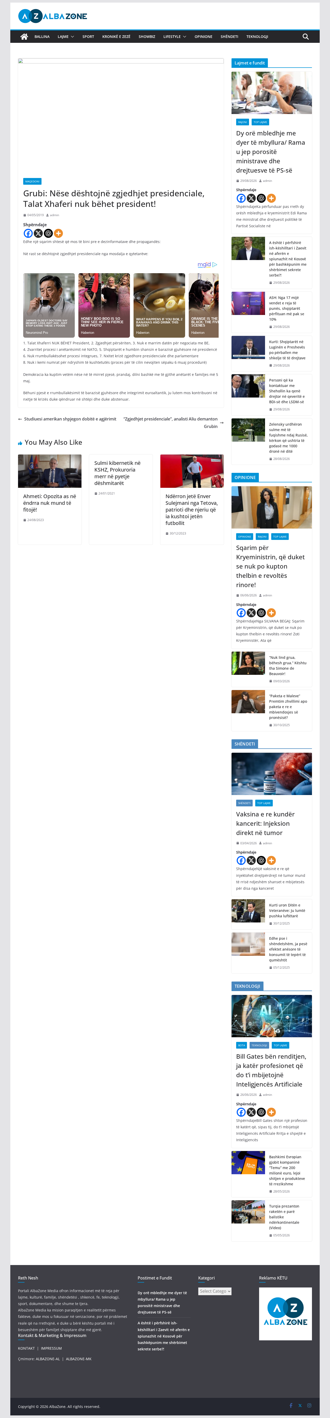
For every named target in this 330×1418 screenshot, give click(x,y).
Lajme (63, 36)
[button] (71, 36)
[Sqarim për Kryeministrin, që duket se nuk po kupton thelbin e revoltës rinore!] (272, 507)
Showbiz (147, 36)
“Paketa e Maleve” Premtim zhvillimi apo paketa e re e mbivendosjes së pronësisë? (288, 706)
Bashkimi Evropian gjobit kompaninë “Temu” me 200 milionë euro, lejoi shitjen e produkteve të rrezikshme (287, 1170)
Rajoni (242, 122)
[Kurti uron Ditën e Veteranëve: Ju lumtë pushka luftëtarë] (248, 914)
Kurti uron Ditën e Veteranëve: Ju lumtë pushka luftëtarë (287, 910)
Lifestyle (172, 36)
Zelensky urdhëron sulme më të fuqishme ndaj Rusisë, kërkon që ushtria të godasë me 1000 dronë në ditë (288, 438)
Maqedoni (32, 181)
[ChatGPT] (48, 233)
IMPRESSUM (51, 1348)
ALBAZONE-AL (48, 1358)
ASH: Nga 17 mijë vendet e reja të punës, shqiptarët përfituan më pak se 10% (286, 308)
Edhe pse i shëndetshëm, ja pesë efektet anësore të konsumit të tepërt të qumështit (288, 949)
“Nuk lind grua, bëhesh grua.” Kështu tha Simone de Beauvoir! (288, 665)
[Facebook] (28, 233)
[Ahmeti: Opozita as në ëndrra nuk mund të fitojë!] (49, 458)
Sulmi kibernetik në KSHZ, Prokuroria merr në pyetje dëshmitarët (117, 473)
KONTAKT (26, 1348)
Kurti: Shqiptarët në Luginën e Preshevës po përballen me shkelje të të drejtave (287, 349)
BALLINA (42, 36)
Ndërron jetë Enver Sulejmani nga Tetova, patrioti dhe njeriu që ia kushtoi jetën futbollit (192, 509)
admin (54, 215)
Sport (88, 36)
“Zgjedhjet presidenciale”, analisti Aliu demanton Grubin (170, 422)
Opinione (203, 36)
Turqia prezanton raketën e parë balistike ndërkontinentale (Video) (284, 1217)
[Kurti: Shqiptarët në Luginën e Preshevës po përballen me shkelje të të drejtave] (248, 353)
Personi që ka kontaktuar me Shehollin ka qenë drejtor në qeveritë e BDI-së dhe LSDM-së (287, 391)
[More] (58, 233)
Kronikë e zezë (116, 36)
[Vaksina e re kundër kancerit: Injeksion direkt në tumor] (272, 774)
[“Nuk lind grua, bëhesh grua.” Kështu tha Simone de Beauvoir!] (248, 669)
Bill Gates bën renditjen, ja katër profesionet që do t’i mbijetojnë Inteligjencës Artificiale (271, 1070)
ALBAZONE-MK (79, 1358)
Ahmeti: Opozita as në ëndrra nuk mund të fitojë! (49, 503)
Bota (241, 1045)
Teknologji (257, 36)
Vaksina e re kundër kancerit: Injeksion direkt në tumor (265, 823)
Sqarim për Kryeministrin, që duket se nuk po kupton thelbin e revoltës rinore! (270, 566)
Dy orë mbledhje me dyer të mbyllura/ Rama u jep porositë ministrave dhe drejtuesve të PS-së (270, 151)
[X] (38, 233)
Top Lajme (260, 122)
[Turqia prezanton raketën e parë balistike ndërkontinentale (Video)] (248, 1220)
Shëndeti (229, 36)
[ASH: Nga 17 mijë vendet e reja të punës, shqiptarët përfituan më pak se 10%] (248, 312)
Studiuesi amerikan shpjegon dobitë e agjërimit (70, 419)
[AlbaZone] (24, 36)
